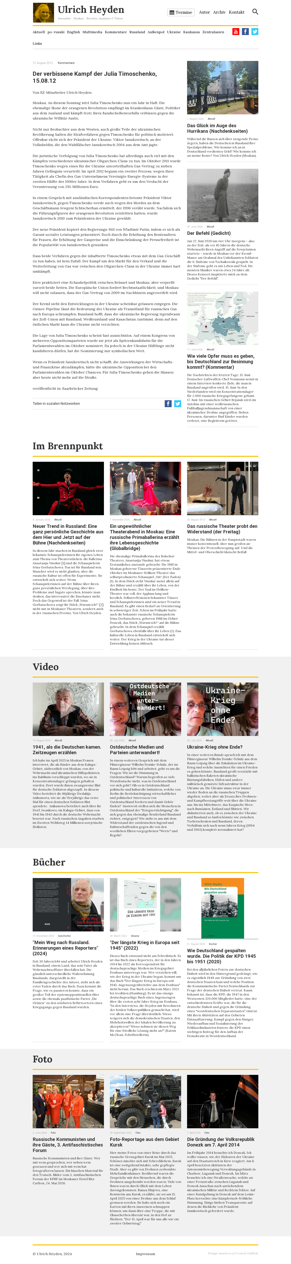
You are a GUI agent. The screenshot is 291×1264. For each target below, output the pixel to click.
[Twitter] (254, 31)
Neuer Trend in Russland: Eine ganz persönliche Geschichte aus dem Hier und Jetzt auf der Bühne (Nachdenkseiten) (68, 534)
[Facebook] (245, 31)
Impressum (145, 1254)
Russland (137, 32)
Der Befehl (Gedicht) (209, 233)
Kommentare (116, 32)
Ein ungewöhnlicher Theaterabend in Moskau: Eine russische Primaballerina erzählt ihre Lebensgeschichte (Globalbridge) (144, 537)
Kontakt (236, 12)
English (73, 32)
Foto (42, 1059)
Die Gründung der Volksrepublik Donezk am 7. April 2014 (221, 1142)
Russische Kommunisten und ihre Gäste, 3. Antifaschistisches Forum (68, 1145)
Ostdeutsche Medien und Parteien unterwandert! (137, 749)
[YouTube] (235, 31)
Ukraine (174, 32)
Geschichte (64, 936)
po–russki (56, 32)
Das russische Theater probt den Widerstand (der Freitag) (222, 529)
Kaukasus (191, 32)
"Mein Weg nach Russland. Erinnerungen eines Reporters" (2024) (65, 948)
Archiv (219, 12)
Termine (184, 12)
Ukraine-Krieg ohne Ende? (214, 747)
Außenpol (156, 32)
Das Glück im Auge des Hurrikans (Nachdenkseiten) (217, 128)
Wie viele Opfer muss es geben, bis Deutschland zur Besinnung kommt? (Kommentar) (221, 361)
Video (46, 667)
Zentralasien (213, 32)
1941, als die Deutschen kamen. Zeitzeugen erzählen (67, 749)
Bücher (49, 862)
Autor (204, 12)
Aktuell (39, 32)
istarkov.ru (226, 1253)
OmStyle (252, 1253)
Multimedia (92, 32)
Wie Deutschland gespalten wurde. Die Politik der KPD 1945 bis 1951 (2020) (221, 956)
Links (37, 43)
